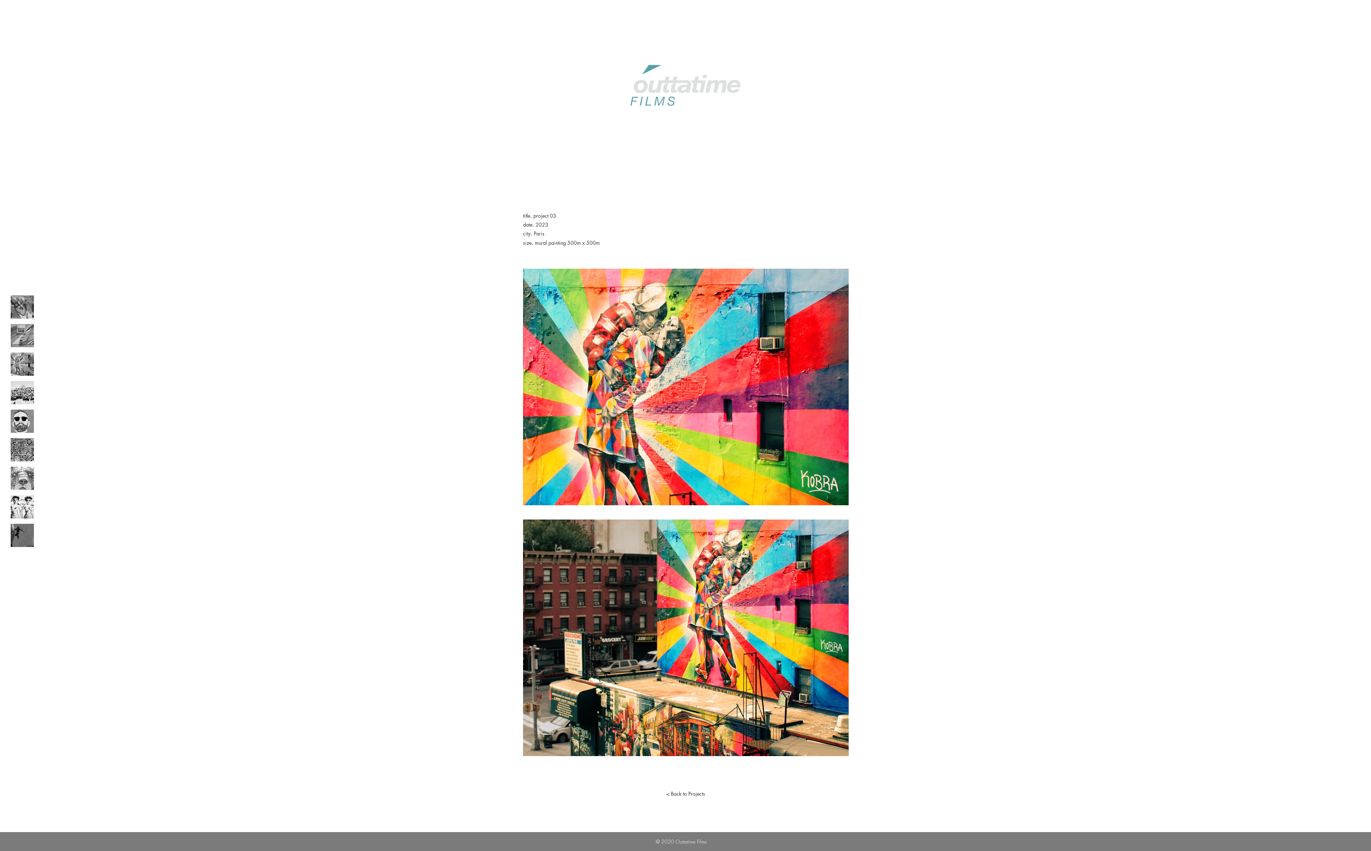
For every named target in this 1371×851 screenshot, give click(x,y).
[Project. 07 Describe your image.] (22, 478)
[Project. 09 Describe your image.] (22, 535)
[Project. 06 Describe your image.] (22, 449)
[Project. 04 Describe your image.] (22, 392)
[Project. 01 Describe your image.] (22, 307)
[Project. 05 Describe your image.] (22, 421)
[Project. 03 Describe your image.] (22, 364)
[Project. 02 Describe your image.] (22, 335)
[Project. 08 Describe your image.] (22, 506)
